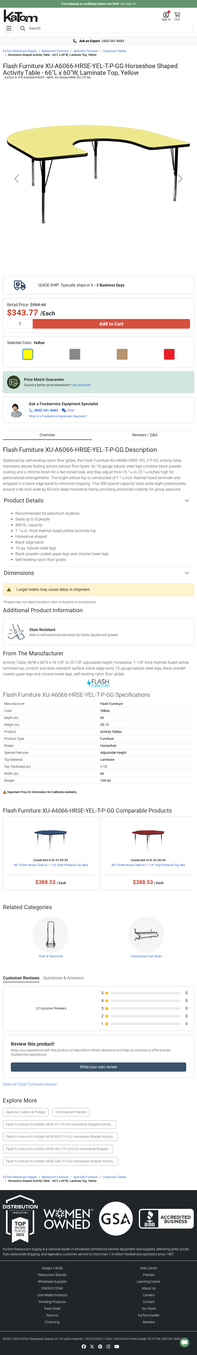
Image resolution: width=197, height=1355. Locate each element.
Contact (149, 1302)
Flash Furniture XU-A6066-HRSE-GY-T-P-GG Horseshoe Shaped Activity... (59, 1124)
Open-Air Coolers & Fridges (25, 1112)
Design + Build (52, 1268)
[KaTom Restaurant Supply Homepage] (20, 16)
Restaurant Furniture (55, 51)
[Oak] (122, 354)
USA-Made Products (52, 1295)
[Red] (169, 354)
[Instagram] (108, 1346)
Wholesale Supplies (52, 1281)
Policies (148, 1275)
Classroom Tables (114, 51)
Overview (47, 435)
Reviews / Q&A (144, 435)
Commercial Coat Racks (146, 956)
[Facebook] (84, 1346)
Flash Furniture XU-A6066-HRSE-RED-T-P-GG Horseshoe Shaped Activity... (60, 1137)
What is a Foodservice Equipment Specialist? (58, 416)
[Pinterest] (100, 1346)
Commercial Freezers (71, 1112)
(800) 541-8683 (46, 410)
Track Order (52, 1308)
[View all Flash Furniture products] (98, 683)
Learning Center (148, 1281)
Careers (148, 1295)
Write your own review (98, 1067)
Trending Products (52, 1302)
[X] (92, 1346)
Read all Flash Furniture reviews (30, 1084)
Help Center (148, 1268)
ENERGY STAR (52, 1288)
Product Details (23, 500)
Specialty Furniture (86, 51)
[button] (166, 16)
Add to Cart (111, 324)
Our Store (149, 1308)
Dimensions (19, 573)
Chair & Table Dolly (51, 956)
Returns (52, 1315)
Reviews (149, 1322)
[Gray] (75, 354)
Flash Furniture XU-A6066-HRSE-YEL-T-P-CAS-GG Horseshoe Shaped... (58, 1149)
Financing (52, 1322)
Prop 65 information (34, 792)
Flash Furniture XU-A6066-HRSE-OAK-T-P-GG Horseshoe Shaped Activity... (60, 1161)
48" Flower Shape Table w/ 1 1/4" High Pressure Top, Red (148, 865)
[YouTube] (116, 1346)
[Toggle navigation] (8, 28)
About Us (149, 1288)
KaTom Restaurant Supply (20, 51)
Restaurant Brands (52, 1275)
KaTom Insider (149, 1315)
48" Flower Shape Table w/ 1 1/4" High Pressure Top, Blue (51, 865)
